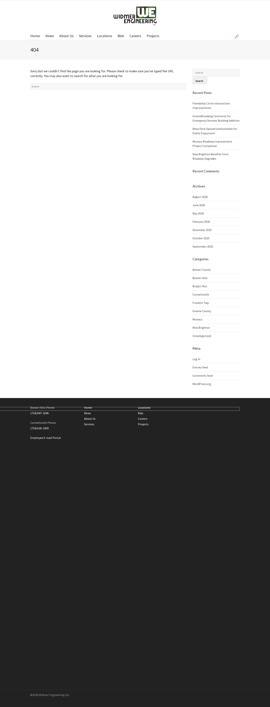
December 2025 (202, 230)
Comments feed (202, 375)
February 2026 (201, 221)
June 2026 (198, 205)
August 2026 (200, 197)
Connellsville (200, 294)
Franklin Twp (200, 303)
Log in (196, 359)
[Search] (237, 36)
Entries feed (200, 367)
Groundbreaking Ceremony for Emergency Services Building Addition (216, 118)
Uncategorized (201, 336)
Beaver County (201, 269)
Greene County (201, 311)
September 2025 (202, 246)
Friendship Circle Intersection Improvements (211, 106)
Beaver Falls (200, 278)
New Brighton (201, 327)
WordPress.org (201, 384)
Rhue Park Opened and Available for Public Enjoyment (214, 131)
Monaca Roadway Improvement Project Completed (212, 144)
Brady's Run (199, 286)
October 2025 (200, 238)
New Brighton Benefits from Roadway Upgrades (210, 156)
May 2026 (198, 213)
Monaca (197, 319)
